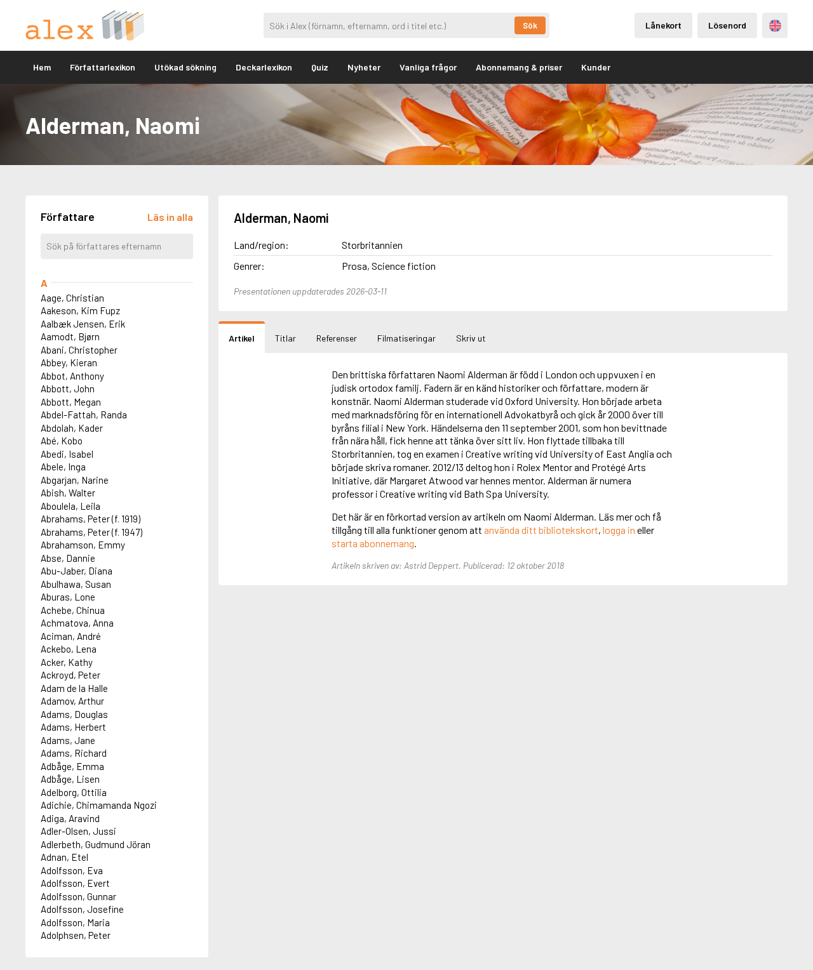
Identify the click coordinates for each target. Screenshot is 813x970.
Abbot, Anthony (72, 376)
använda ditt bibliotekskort (541, 530)
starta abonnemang (373, 543)
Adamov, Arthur (72, 701)
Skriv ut (471, 338)
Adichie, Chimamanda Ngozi (99, 805)
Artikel (242, 338)
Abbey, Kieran (69, 362)
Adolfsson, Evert (75, 883)
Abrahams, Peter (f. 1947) (91, 532)
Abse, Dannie (68, 558)
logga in (619, 530)
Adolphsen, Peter (76, 935)
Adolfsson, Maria (75, 922)
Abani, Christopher (79, 349)
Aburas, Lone (68, 596)
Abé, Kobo (62, 440)
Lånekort (663, 25)
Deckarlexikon (264, 67)
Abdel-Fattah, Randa (84, 414)
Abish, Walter (68, 492)
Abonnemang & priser (519, 67)
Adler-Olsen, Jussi (78, 831)
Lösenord (727, 25)
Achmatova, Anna (77, 622)
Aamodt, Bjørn (70, 336)
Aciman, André (71, 636)
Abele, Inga (63, 466)
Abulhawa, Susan (76, 584)
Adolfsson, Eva (72, 870)
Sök (530, 25)
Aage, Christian (72, 297)
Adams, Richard (74, 753)
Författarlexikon (102, 67)
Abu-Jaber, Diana (76, 570)
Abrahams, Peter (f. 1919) (90, 518)
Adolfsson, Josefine (82, 909)
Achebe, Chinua (73, 610)
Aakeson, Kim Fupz (80, 310)
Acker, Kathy (67, 662)
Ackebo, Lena (69, 648)
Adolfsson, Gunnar (78, 896)
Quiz (319, 67)
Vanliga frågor (428, 67)
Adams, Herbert (73, 727)
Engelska (775, 26)
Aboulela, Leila (70, 506)
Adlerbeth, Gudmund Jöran (96, 844)
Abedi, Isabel (67, 454)
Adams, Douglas (74, 714)
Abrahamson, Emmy (83, 544)
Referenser (336, 338)
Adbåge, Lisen (70, 779)
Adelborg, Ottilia (74, 792)
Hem (42, 67)
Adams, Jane (68, 740)
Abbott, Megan (71, 402)
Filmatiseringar (406, 338)
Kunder (595, 67)
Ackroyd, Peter (70, 675)
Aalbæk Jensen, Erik (83, 323)
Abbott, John (68, 388)
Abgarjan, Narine (75, 480)
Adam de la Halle (74, 688)
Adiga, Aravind (70, 818)
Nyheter (363, 67)
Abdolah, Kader (72, 428)
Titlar (285, 338)
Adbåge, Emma (72, 766)
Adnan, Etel (64, 857)
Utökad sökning (185, 67)
